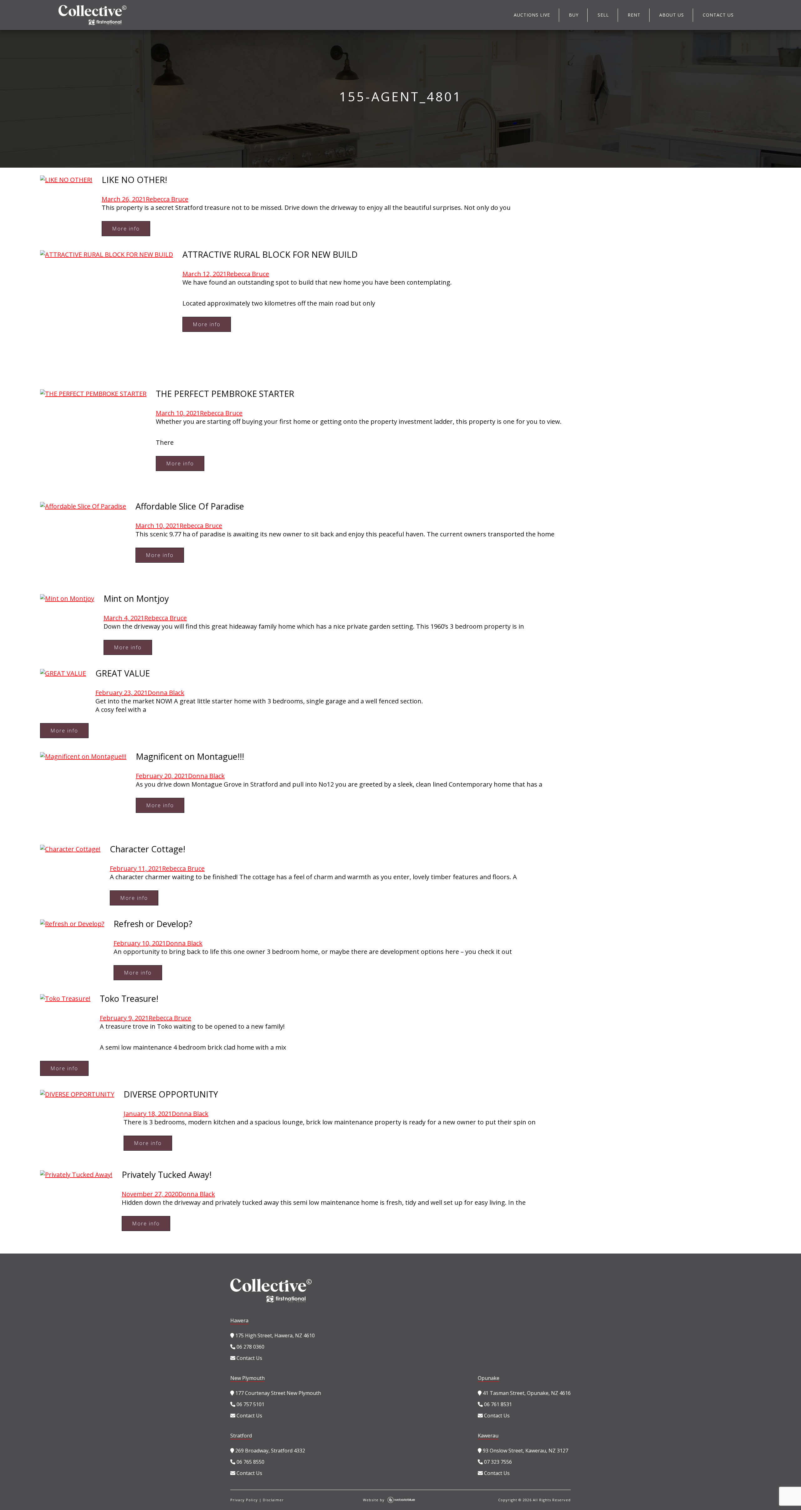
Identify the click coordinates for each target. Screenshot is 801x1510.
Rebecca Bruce (167, 199)
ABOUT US (671, 15)
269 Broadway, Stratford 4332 (269, 1450)
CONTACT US (718, 15)
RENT (634, 15)
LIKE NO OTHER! (134, 179)
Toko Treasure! (129, 998)
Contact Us (248, 1358)
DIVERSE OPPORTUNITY (171, 1094)
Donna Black (166, 692)
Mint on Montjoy (136, 598)
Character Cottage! (147, 849)
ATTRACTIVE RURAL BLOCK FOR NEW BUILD (270, 254)
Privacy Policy (244, 1499)
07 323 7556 (497, 1461)
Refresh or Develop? (153, 924)
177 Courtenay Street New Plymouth (277, 1393)
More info (126, 228)
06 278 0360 (249, 1346)
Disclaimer (273, 1499)
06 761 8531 (497, 1404)
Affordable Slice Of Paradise (189, 506)
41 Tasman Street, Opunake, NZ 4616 (526, 1393)
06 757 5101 (249, 1404)
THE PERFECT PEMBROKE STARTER (225, 393)
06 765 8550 (249, 1461)
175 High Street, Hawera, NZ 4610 (274, 1335)
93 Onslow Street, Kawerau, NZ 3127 (525, 1450)
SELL (603, 15)
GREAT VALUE (122, 673)
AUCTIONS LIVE (532, 15)
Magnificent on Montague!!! (190, 756)
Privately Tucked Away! (167, 1174)
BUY (574, 15)
